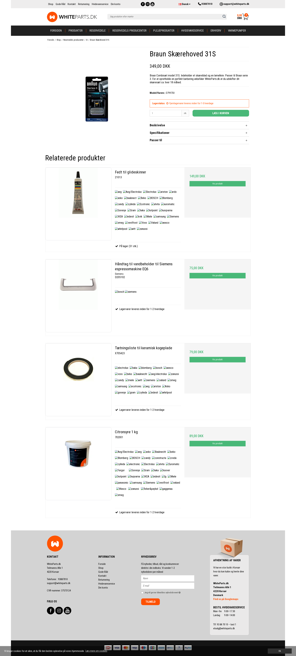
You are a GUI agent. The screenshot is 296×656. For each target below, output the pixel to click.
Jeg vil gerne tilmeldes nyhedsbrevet (169, 592)
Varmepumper (237, 30)
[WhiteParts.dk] (72, 17)
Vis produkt (217, 184)
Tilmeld (150, 601)
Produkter (76, 30)
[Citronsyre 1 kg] (78, 463)
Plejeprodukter (163, 30)
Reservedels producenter (129, 30)
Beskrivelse (157, 125)
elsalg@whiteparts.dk (224, 628)
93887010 (57, 579)
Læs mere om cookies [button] (96, 650)
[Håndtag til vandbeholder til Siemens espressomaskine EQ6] (78, 295)
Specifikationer (159, 133)
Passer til (156, 140)
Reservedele (97, 30)
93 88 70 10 (223, 624)
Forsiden (56, 30)
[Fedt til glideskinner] (78, 204)
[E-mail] (170, 585)
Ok (280, 651)
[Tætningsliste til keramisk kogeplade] (78, 379)
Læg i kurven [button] (220, 113)
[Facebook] (143, 4)
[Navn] (170, 578)
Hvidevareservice (192, 30)
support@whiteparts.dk (58, 583)
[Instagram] (148, 4)
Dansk (185, 4)
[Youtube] (152, 4)
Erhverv (216, 30)
